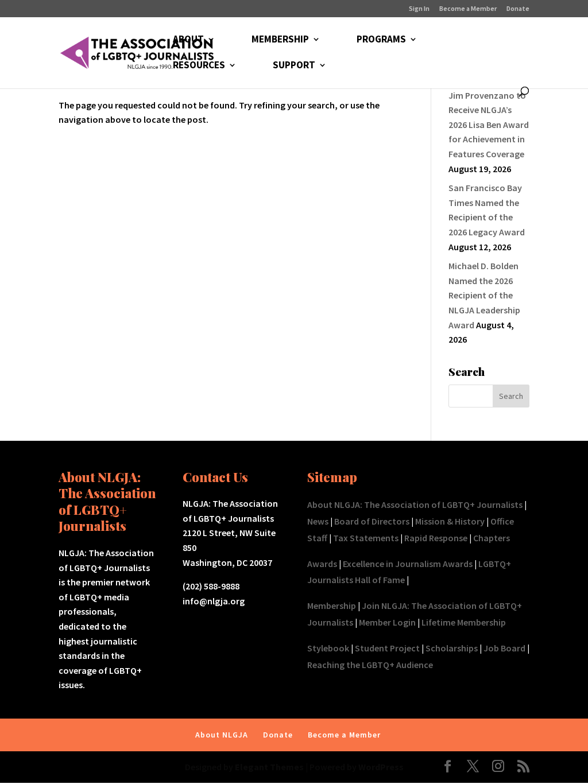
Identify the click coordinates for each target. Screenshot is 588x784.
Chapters (491, 538)
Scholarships (451, 648)
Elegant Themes (269, 767)
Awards (322, 563)
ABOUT (188, 40)
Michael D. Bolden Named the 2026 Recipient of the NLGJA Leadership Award (484, 295)
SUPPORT (294, 66)
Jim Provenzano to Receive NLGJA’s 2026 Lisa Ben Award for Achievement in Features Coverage (488, 125)
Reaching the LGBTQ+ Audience (370, 664)
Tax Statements (366, 538)
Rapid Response (435, 538)
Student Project (387, 648)
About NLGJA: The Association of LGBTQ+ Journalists (415, 504)
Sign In (419, 9)
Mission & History (450, 521)
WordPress (381, 767)
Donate (517, 9)
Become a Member (468, 9)
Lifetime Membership (463, 622)
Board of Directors (371, 521)
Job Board (504, 648)
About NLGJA (221, 734)
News (317, 521)
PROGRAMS (381, 40)
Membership (331, 605)
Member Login (387, 622)
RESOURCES (199, 66)
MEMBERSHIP (280, 40)
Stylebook (328, 648)
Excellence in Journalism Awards (408, 563)
